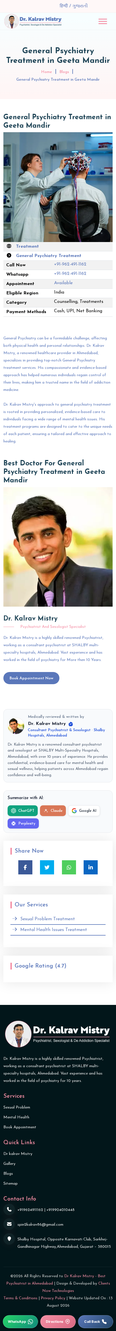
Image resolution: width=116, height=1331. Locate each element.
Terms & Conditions (20, 1298)
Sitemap (10, 1184)
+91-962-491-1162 (70, 264)
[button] (103, 21)
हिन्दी (64, 6)
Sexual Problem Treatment (47, 919)
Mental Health (16, 1117)
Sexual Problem (16, 1107)
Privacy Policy (53, 1298)
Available (63, 283)
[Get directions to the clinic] (57, 1321)
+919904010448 (60, 1210)
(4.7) (60, 966)
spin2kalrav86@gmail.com (40, 1225)
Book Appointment (19, 1127)
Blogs (64, 72)
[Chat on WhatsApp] (20, 1321)
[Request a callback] (95, 1321)
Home (46, 72)
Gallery (9, 1164)
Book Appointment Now (31, 678)
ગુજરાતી (80, 6)
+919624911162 (30, 1210)
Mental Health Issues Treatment (53, 930)
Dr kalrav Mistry (17, 1154)
